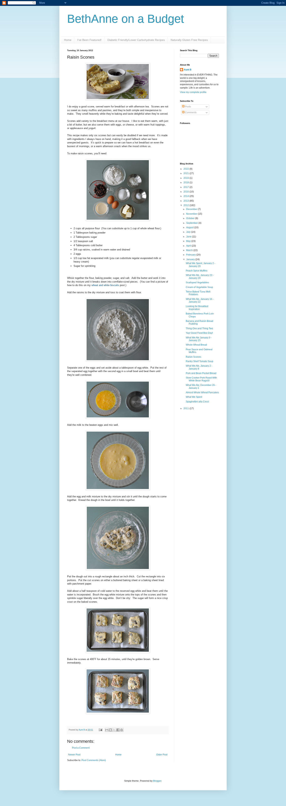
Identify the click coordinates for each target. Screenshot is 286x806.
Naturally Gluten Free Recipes (189, 39)
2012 (186, 205)
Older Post (161, 754)
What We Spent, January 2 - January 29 (200, 264)
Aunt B (82, 730)
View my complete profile (193, 92)
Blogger (157, 781)
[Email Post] (100, 730)
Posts (187, 106)
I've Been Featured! (89, 39)
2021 (186, 173)
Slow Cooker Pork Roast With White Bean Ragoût (201, 379)
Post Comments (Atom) (94, 760)
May (188, 241)
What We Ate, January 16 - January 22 (200, 300)
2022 (186, 169)
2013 (186, 200)
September (192, 223)
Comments (190, 112)
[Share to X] (114, 730)
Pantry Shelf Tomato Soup (199, 361)
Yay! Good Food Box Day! (199, 333)
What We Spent (194, 397)
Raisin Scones (193, 357)
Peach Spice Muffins (196, 270)
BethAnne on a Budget (125, 18)
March (189, 250)
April (189, 245)
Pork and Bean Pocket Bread (201, 373)
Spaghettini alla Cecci (197, 401)
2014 (186, 196)
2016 (186, 191)
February (191, 254)
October (190, 218)
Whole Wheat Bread (196, 344)
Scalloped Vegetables (197, 282)
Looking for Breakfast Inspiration (197, 307)
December (192, 209)
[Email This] (107, 730)
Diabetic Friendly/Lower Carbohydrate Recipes (136, 39)
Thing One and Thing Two (199, 328)
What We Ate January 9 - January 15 (199, 339)
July (188, 232)
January (190, 259)
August (190, 227)
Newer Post (74, 754)
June (189, 236)
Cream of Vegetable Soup (199, 287)
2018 (186, 182)
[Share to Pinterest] (122, 730)
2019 (186, 178)
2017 (186, 187)
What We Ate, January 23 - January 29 (200, 276)
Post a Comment (80, 747)
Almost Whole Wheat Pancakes (202, 392)
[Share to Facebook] (118, 730)
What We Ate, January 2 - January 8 (199, 367)
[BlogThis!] (110, 730)
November (192, 213)
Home (67, 39)
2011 (186, 408)
